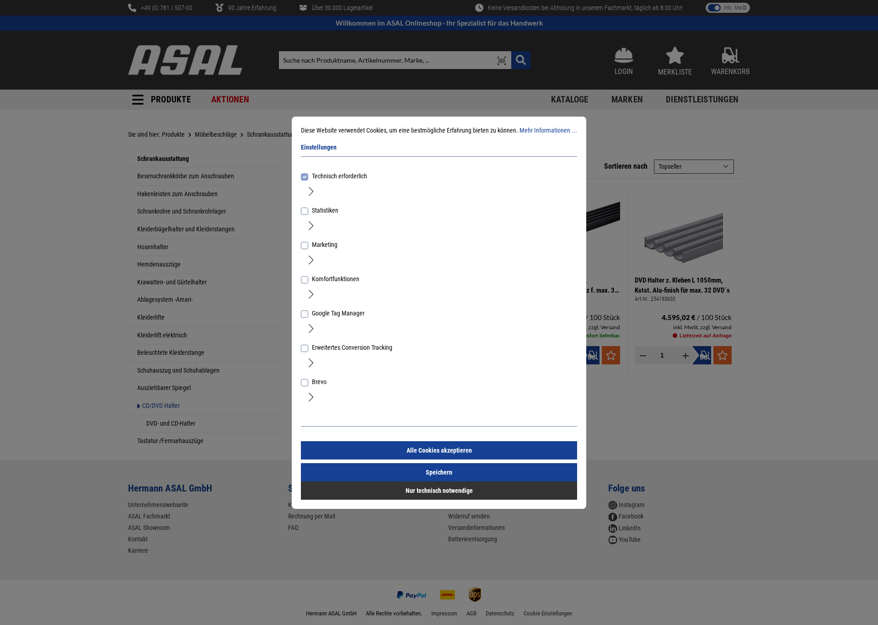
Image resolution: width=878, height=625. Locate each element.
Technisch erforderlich (339, 176)
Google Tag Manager (338, 313)
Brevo (319, 381)
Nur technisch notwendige (439, 490)
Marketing (324, 244)
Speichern (439, 472)
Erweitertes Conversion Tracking (352, 347)
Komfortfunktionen (335, 279)
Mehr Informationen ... (548, 130)
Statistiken (325, 210)
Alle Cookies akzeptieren (439, 450)
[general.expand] (311, 191)
